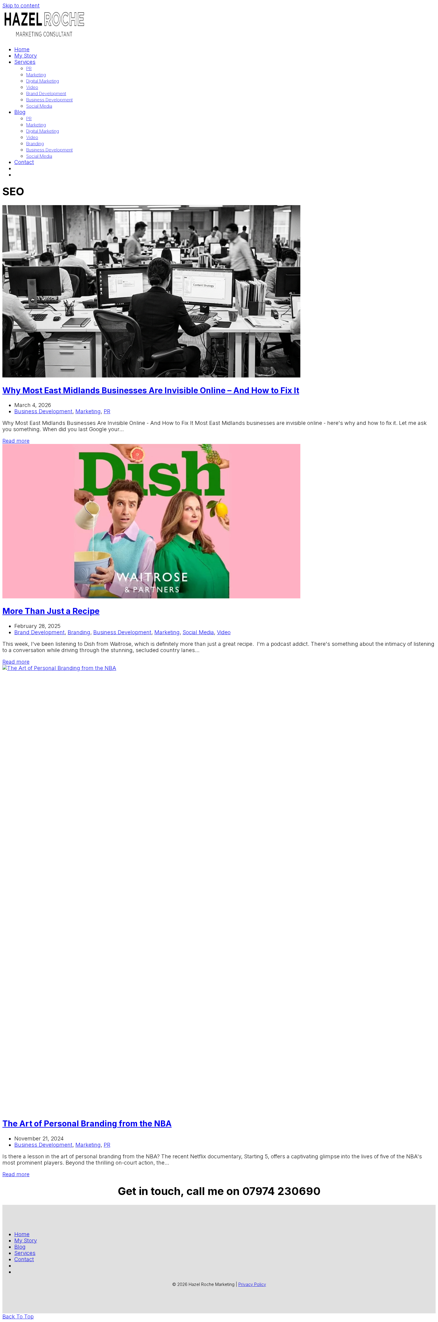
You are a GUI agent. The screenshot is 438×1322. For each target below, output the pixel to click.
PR (107, 411)
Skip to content (21, 5)
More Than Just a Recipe (51, 611)
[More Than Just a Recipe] (151, 596)
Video (224, 632)
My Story (25, 1240)
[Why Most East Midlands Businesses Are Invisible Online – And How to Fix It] (151, 375)
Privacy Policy (252, 1284)
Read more (15, 441)
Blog (20, 1247)
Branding (79, 632)
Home (21, 1234)
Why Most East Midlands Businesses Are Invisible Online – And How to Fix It (150, 390)
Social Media (198, 632)
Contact (24, 1259)
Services (24, 1253)
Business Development (43, 411)
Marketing (88, 411)
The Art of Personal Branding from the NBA (87, 1124)
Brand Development (39, 632)
